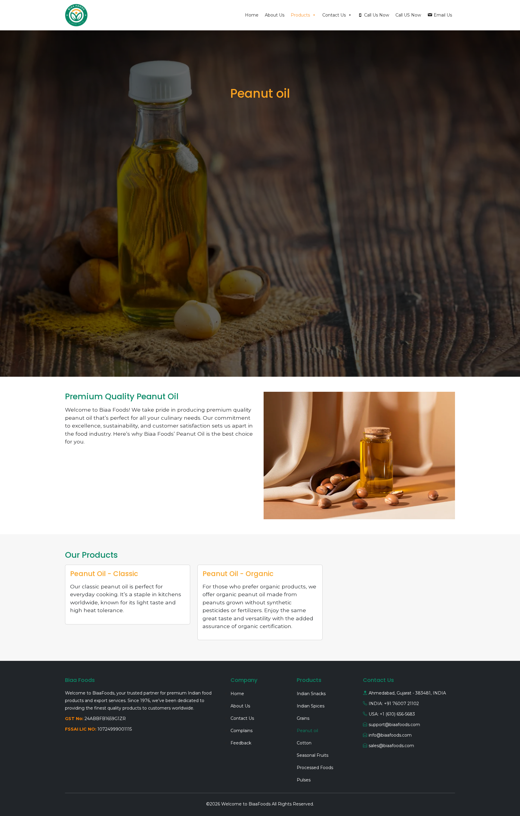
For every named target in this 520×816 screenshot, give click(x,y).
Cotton (304, 743)
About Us (274, 15)
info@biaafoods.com (390, 735)
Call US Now (408, 15)
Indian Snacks (311, 693)
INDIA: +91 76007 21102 (394, 703)
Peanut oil (307, 730)
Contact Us (334, 15)
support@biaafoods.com (394, 724)
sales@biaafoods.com (391, 745)
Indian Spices (310, 706)
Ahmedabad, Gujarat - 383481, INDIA (407, 693)
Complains (241, 730)
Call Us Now (376, 15)
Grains (303, 718)
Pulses (304, 780)
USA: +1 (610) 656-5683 (392, 714)
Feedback (241, 743)
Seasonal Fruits (312, 755)
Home (251, 15)
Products (300, 15)
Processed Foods (315, 767)
